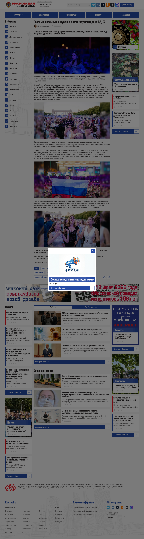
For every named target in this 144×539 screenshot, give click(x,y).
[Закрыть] (93, 251)
